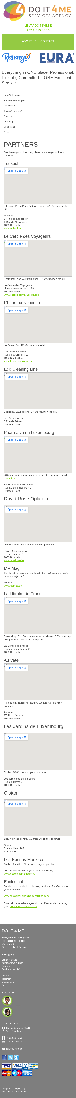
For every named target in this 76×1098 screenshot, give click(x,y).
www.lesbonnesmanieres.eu (19, 873)
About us (29, 41)
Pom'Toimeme (8, 1091)
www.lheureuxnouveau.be (18, 361)
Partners (8, 116)
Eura (56, 58)
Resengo (20, 58)
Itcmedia (22, 1091)
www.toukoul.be (12, 228)
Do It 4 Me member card (23, 906)
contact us (9, 478)
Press (6, 132)
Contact (47, 41)
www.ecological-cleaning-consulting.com (26, 895)
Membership (10, 127)
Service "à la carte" (13, 111)
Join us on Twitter (10, 1057)
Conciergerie (10, 106)
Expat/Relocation (12, 95)
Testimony (8, 121)
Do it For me (38, 12)
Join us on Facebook (5, 1057)
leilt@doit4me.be (38, 25)
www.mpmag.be (13, 585)
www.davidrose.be (14, 560)
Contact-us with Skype (16, 1057)
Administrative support (14, 100)
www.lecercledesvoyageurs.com (22, 294)
